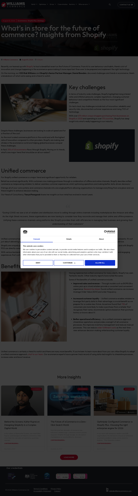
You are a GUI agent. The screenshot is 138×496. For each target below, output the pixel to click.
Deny (38, 263)
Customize (68, 263)
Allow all (100, 263)
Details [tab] (69, 239)
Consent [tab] (36, 239)
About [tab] (101, 239)
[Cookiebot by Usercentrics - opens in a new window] (105, 231)
